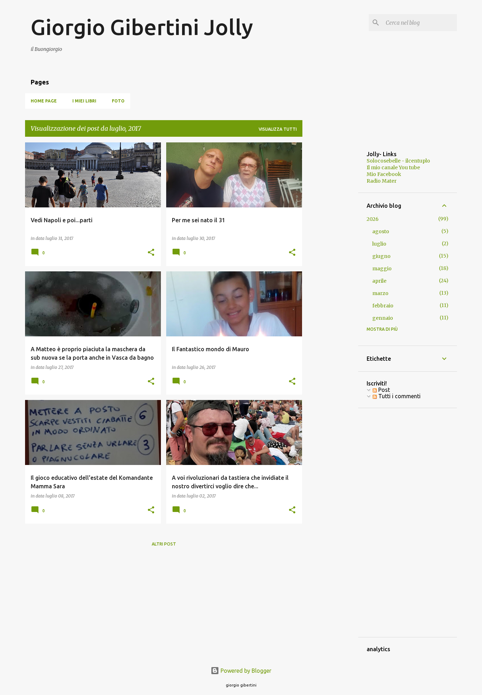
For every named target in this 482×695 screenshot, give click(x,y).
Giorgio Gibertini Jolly (142, 26)
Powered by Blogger (245, 670)
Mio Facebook (384, 174)
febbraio (382, 305)
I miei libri (84, 101)
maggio (382, 268)
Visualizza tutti (278, 129)
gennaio (382, 318)
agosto (380, 231)
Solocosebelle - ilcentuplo (398, 161)
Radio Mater (382, 181)
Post (383, 390)
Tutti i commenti (399, 396)
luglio (379, 244)
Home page (44, 101)
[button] (151, 253)
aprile (379, 281)
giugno (381, 256)
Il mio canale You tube (393, 167)
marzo (380, 293)
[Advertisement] (330, 248)
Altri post (164, 544)
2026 (373, 219)
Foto (118, 101)
